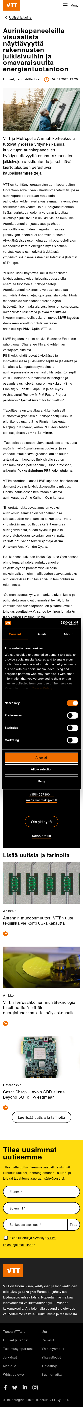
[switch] (72, 715)
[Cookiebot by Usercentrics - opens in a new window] (60, 623)
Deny (41, 781)
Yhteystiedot (51, 1357)
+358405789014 (41, 794)
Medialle (9, 1366)
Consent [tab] (15, 634)
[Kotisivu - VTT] (11, 5)
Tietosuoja (50, 1366)
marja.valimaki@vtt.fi (41, 800)
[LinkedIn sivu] (25, 1388)
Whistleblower (14, 1374)
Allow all (41, 757)
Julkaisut (10, 1357)
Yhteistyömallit (53, 1348)
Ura (44, 1331)
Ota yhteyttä (41, 821)
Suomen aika (52, 1374)
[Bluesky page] (14, 1389)
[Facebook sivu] (5, 1388)
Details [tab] (42, 634)
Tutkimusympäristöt (18, 1348)
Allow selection (41, 769)
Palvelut (48, 1340)
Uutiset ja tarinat (15, 1340)
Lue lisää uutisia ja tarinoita (41, 1117)
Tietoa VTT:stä (14, 1331)
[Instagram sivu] (35, 1389)
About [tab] (68, 634)
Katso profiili (41, 835)
